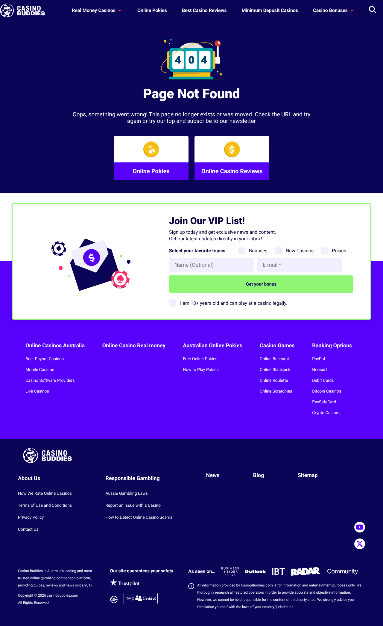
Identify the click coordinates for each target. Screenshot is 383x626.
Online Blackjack (275, 369)
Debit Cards (323, 380)
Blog (258, 475)
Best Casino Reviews (204, 10)
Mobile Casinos (39, 369)
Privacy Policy (31, 517)
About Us (29, 478)
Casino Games (277, 346)
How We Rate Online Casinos (45, 493)
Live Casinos (37, 391)
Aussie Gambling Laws (126, 493)
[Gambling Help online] (141, 599)
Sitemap (308, 475)
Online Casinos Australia (55, 346)
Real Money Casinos (94, 10)
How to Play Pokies (201, 369)
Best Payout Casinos (44, 359)
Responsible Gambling (132, 478)
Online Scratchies (276, 391)
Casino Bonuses (331, 10)
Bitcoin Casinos (326, 391)
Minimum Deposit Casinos (270, 10)
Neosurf (319, 369)
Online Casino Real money (133, 346)
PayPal (318, 359)
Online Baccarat (274, 359)
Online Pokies (152, 10)
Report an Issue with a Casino (133, 505)
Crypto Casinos (326, 413)
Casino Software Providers (50, 380)
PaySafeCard (324, 402)
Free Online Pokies (200, 359)
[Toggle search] (372, 10)
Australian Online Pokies (212, 346)
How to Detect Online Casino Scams (138, 517)
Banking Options (332, 346)
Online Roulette (274, 380)
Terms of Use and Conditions (45, 505)
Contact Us (28, 529)
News (213, 475)
